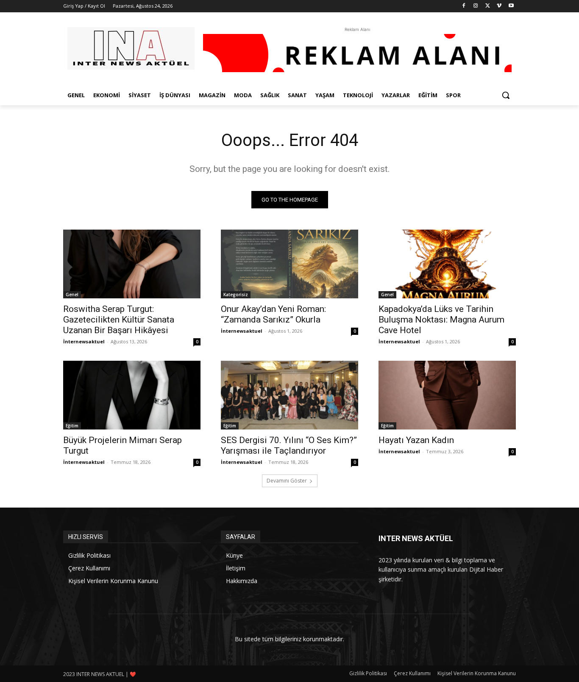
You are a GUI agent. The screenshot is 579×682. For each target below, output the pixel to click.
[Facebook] (464, 6)
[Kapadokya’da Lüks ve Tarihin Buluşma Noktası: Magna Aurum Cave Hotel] (447, 264)
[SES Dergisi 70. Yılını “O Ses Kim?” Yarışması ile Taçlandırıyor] (289, 395)
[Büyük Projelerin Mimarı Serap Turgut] (131, 395)
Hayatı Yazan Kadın (416, 440)
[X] (488, 6)
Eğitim (72, 426)
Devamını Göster (287, 480)
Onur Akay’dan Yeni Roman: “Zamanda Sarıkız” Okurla (273, 314)
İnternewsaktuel (84, 341)
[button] (505, 95)
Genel (72, 294)
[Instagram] (476, 6)
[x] (131, 48)
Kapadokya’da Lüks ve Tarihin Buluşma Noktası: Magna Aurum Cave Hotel (441, 319)
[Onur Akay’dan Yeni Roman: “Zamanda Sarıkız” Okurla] (289, 264)
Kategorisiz (235, 294)
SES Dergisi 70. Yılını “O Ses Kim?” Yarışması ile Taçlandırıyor (289, 445)
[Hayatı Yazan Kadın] (447, 395)
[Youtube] (511, 6)
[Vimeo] (499, 6)
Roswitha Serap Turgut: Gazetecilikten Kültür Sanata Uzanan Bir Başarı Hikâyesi (118, 319)
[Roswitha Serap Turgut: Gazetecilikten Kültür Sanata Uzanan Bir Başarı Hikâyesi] (131, 264)
